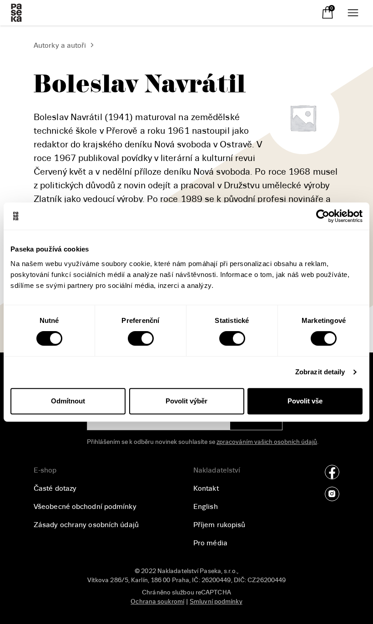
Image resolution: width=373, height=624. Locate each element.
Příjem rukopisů (219, 525)
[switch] (141, 338)
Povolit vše (305, 401)
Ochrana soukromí (157, 601)
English (205, 507)
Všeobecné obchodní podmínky (85, 507)
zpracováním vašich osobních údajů (267, 441)
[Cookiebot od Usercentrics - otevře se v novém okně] (323, 216)
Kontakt (206, 488)
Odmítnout (68, 401)
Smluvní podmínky (216, 601)
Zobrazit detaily (320, 372)
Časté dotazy (55, 488)
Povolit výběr (186, 401)
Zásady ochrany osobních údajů (86, 525)
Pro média (210, 543)
